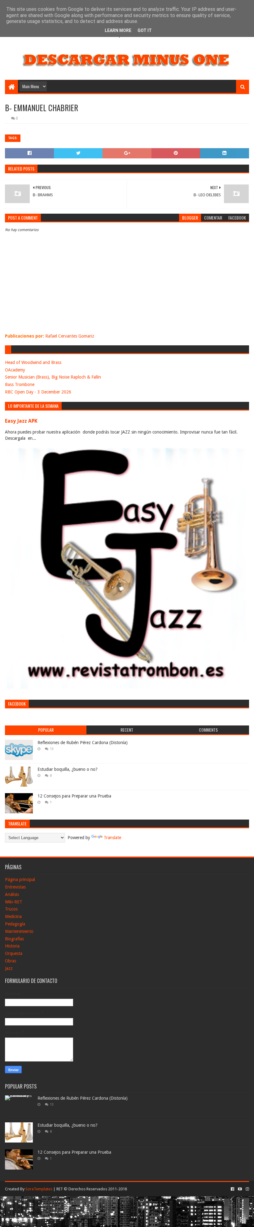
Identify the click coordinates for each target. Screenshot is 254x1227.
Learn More (118, 30)
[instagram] (246, 1189)
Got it (145, 30)
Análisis (12, 894)
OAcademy (15, 369)
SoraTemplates (38, 1189)
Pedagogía (15, 923)
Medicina (13, 916)
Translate (112, 837)
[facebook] (232, 1189)
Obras (10, 960)
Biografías (14, 938)
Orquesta (13, 953)
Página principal (20, 879)
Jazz (9, 968)
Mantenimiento (19, 931)
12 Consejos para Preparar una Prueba (74, 795)
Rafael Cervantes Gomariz (69, 336)
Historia (12, 945)
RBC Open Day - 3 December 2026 (38, 391)
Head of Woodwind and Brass (33, 362)
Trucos (11, 909)
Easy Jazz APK (21, 421)
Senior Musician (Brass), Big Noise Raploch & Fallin (53, 377)
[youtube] (240, 1189)
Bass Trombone (19, 384)
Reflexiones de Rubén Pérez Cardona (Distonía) (82, 742)
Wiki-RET (13, 901)
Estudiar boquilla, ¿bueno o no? (67, 769)
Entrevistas (15, 886)
